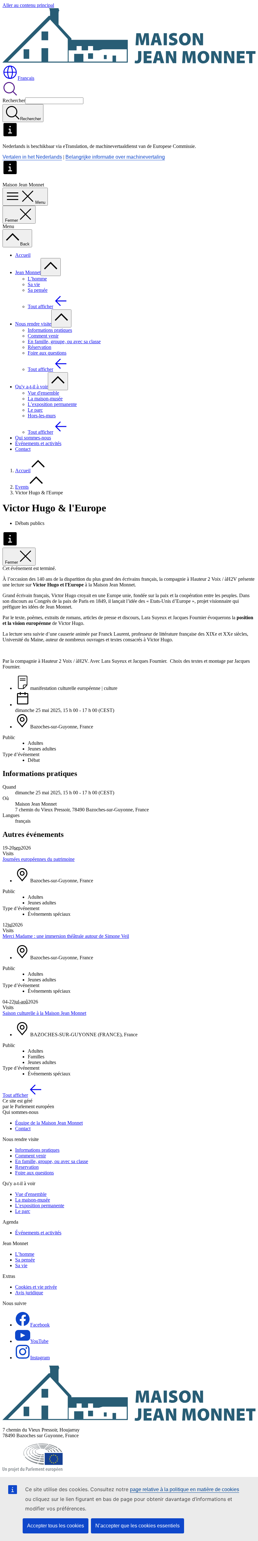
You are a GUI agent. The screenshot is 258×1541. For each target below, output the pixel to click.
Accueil (23, 255)
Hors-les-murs (42, 415)
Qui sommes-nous (33, 437)
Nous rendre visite (33, 323)
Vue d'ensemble (43, 393)
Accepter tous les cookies (55, 1525)
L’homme (37, 278)
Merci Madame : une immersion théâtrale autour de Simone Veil (66, 936)
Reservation (27, 1167)
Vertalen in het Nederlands (32, 157)
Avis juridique (29, 1292)
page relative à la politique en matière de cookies (184, 1489)
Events (22, 487)
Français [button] (26, 78)
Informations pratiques (50, 330)
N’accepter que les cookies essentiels (137, 1525)
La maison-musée (45, 398)
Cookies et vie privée (36, 1287)
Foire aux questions (47, 353)
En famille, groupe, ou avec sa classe (64, 341)
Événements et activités (38, 443)
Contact (23, 449)
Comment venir (43, 335)
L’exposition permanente (52, 404)
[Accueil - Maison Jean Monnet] (129, 61)
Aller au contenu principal (28, 5)
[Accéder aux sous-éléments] (51, 267)
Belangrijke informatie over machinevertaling (115, 157)
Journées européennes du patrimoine (39, 859)
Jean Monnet (28, 272)
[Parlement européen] (33, 1470)
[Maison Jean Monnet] (129, 1419)
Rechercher (14, 100)
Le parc (35, 410)
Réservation (39, 347)
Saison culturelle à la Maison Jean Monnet (44, 1013)
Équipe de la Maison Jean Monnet (49, 1123)
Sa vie (34, 284)
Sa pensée (38, 290)
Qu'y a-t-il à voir (31, 386)
